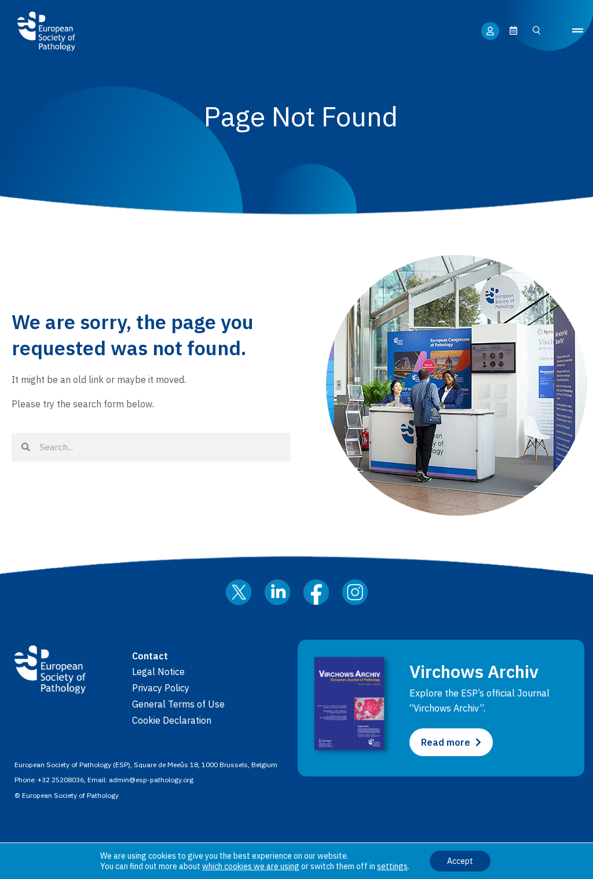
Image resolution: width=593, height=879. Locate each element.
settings (392, 866)
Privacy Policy (160, 688)
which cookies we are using (250, 866)
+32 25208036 (61, 779)
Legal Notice (158, 671)
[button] (578, 31)
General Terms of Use (178, 704)
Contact (150, 656)
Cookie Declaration (171, 720)
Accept (460, 861)
